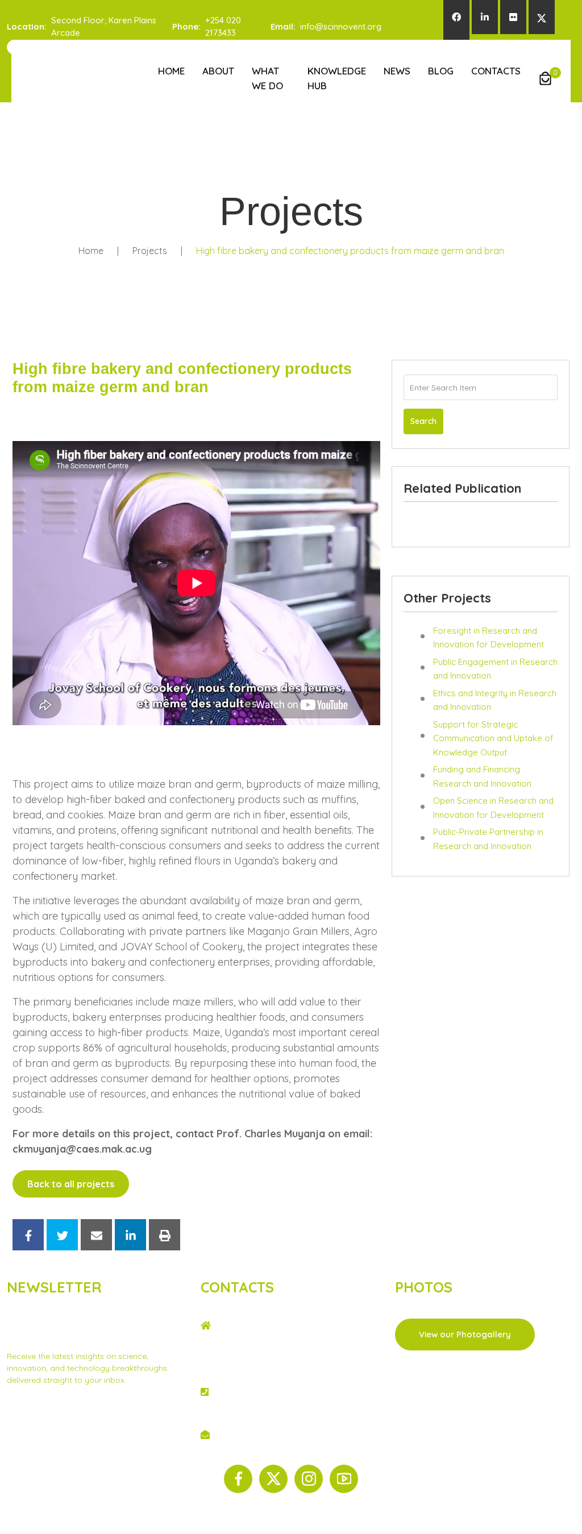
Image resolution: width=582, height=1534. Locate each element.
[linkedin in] (485, 17)
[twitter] (542, 17)
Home (171, 71)
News (397, 71)
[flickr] (513, 17)
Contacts (496, 71)
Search (423, 421)
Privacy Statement (41, 1410)
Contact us (103, 1410)
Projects (149, 250)
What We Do (267, 78)
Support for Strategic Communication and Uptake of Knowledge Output (493, 738)
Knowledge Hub (336, 78)
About (218, 71)
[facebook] (456, 17)
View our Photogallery (465, 1334)
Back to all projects (70, 1184)
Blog (441, 71)
